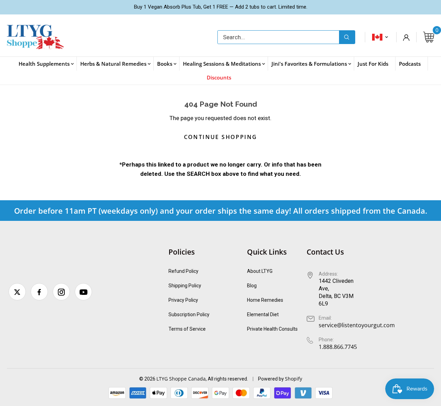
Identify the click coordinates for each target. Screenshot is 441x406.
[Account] (406, 37)
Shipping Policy (184, 285)
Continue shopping (220, 137)
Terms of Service (187, 329)
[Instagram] (61, 291)
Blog (252, 285)
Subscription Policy (188, 314)
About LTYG (260, 271)
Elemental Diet (263, 314)
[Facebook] (39, 291)
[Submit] (347, 37)
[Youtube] (83, 291)
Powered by (271, 379)
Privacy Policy (183, 300)
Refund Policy (183, 271)
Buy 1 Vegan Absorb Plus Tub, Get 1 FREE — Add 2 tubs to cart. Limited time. (220, 7)
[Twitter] (17, 291)
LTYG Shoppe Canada (181, 378)
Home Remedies (265, 300)
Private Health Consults (272, 329)
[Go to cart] (428, 37)
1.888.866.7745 (338, 347)
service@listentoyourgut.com (357, 325)
